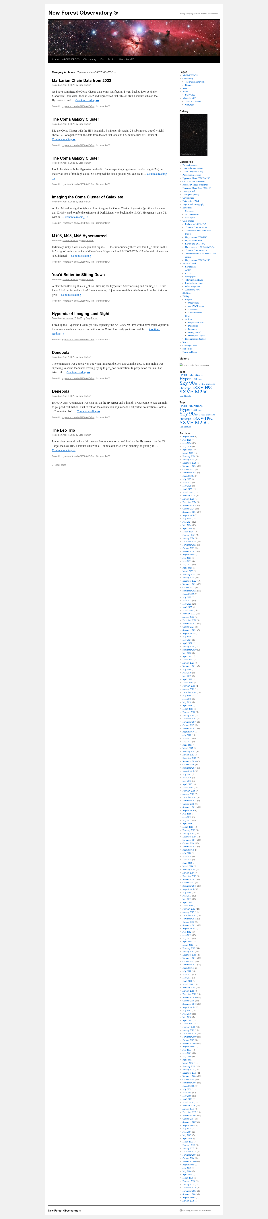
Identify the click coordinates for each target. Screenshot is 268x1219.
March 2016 (187, 787)
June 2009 (186, 1053)
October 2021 (188, 626)
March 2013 (187, 905)
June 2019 (186, 672)
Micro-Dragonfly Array (192, 171)
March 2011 (187, 984)
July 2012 (186, 931)
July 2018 (186, 695)
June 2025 (186, 482)
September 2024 (189, 511)
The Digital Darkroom (194, 81)
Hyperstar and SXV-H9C (196, 237)
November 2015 (189, 800)
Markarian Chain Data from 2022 (81, 80)
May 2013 (186, 898)
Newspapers (190, 276)
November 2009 (189, 1036)
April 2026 (187, 449)
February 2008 (188, 1105)
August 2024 (188, 515)
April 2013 (187, 902)
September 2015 (189, 807)
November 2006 (189, 1154)
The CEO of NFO (193, 101)
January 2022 (188, 616)
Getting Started (194, 332)
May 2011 (186, 977)
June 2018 (186, 698)
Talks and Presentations (192, 168)
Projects (188, 299)
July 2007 (186, 1128)
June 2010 (186, 1013)
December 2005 (189, 1187)
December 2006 (189, 1151)
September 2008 (189, 1082)
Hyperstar (188, 378)
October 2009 (188, 1039)
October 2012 (188, 921)
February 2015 (188, 830)
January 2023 (188, 577)
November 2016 (189, 761)
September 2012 (189, 925)
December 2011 (189, 954)
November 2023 (189, 544)
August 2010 (188, 1007)
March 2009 (187, 1062)
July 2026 (186, 439)
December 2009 (189, 1033)
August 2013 (188, 889)
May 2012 (186, 938)
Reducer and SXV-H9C (195, 223)
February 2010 (188, 1026)
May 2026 (186, 446)
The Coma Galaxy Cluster (75, 119)
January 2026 (188, 459)
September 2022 (189, 590)
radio (200, 379)
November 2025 (189, 465)
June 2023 (186, 561)
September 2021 (189, 629)
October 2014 (188, 843)
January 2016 (188, 793)
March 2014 (187, 866)
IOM (102, 59)
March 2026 (187, 452)
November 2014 (189, 839)
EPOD (188, 273)
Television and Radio (194, 279)
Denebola (60, 352)
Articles (188, 319)
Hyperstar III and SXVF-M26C (196, 178)
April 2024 (187, 528)
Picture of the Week (190, 201)
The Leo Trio (63, 430)
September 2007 (189, 1121)
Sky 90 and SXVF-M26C (196, 227)
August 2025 (188, 475)
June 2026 (186, 443)
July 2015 (186, 813)
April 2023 (187, 567)
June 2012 (186, 934)
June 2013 (186, 895)
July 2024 (186, 518)
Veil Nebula (193, 309)
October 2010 (188, 1000)
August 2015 (188, 810)
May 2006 (186, 1171)
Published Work (189, 263)
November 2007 (189, 1115)
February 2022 (188, 613)
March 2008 (187, 1102)
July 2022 (186, 597)
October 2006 (188, 1158)
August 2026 (188, 436)
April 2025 (187, 488)
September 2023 (189, 551)
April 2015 (187, 823)
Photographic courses (191, 174)
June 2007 (186, 1131)
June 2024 (186, 521)
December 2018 (189, 692)
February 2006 (188, 1180)
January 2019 (188, 688)
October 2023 (188, 547)
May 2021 (186, 639)
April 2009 (187, 1059)
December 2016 (189, 757)
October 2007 (188, 1118)
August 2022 (188, 593)
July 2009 (186, 1049)
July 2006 (186, 1167)
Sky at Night (190, 266)
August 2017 (188, 731)
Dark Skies (193, 325)
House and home (189, 351)
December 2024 (189, 502)
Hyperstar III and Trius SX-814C (196, 187)
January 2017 (188, 754)
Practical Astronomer (194, 283)
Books (111, 59)
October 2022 (188, 587)
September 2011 (189, 964)
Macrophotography (190, 194)
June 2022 (186, 600)
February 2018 (188, 711)
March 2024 (187, 531)
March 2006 (187, 1177)
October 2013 (188, 882)
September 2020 (189, 649)
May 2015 (186, 820)
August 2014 (188, 849)
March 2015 (187, 826)
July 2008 (186, 1089)
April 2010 (187, 1020)
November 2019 (189, 666)
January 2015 (188, 833)
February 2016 (188, 790)
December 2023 (189, 541)
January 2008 (188, 1108)
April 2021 (187, 643)
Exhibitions (187, 207)
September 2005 (189, 1194)
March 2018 (187, 708)
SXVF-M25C (194, 391)
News (185, 342)
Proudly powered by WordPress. (197, 1210)
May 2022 (186, 603)
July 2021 (186, 636)
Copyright (189, 104)
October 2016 (188, 764)
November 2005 (189, 1190)
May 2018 (186, 702)
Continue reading (87, 100)
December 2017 (189, 718)
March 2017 (187, 748)
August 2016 (188, 770)
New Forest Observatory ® (83, 12)
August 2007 (188, 1125)
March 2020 (187, 659)
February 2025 (188, 495)
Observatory (89, 59)
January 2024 (188, 538)
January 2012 (188, 951)
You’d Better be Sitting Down (78, 274)
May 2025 (186, 485)
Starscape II (190, 217)
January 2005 (188, 1200)
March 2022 (187, 610)
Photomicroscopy (190, 164)
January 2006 (188, 1184)
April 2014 (187, 862)
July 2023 (186, 557)
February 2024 (188, 534)
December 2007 (189, 1112)
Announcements (192, 214)
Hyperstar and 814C (194, 240)
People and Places (196, 322)
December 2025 (189, 462)
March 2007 (187, 1141)
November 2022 (189, 584)
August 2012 (188, 928)
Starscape (189, 210)
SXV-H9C (203, 387)
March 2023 (187, 570)
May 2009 (186, 1056)
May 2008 (186, 1095)
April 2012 (187, 941)
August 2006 (188, 1164)
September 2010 (189, 1003)
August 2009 (188, 1046)
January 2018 (188, 715)
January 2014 (188, 872)
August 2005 (188, 1197)
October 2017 (188, 725)
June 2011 (186, 974)
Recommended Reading (195, 338)
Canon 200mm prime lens (193, 181)
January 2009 (188, 1069)
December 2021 (189, 620)
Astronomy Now (192, 289)
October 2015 (188, 803)
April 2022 (187, 606)
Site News (186, 292)
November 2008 (189, 1076)
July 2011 (186, 971)
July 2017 (186, 734)
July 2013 (186, 892)
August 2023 (188, 554)
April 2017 (187, 744)
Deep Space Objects (196, 335)
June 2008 (186, 1092)
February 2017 (188, 751)
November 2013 (189, 879)
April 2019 (187, 679)
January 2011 (188, 990)
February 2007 (188, 1144)
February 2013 (188, 908)
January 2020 (188, 662)
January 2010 (188, 1030)
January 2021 (188, 646)
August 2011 (188, 967)
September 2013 (189, 885)
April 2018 (187, 705)
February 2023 (188, 574)
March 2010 (187, 1023)
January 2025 (188, 498)
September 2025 (189, 472)
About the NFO (126, 59)
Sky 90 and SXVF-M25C (196, 250)
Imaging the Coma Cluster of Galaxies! (87, 197)
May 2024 (186, 524)
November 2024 (189, 505)
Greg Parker (85, 84)
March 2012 (187, 944)
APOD (188, 269)
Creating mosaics (189, 345)
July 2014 (186, 852)
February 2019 (188, 685)
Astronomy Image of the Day (195, 184)
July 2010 (186, 1010)
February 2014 (188, 869)
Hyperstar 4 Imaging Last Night (80, 313)
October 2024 (188, 508)
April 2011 (187, 980)
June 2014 (186, 856)
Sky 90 (187, 382)
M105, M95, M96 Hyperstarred (79, 235)
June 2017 (186, 738)
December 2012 (189, 915)
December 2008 (189, 1072)
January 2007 (188, 1148)
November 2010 (189, 997)
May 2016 (186, 780)
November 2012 (189, 918)
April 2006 (187, 1174)
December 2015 (189, 797)
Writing (185, 296)
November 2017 (189, 721)
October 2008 (188, 1079)
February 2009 (188, 1066)
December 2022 (189, 580)
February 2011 (188, 987)
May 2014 (186, 859)
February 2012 (188, 948)
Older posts (59, 464)
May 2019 (186, 675)
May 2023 (186, 564)
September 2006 (189, 1161)
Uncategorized (188, 191)
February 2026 (188, 456)
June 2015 (186, 816)
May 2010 (186, 1016)
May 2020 (186, 652)
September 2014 (189, 846)
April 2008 (187, 1098)
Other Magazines (192, 286)
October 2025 (188, 469)
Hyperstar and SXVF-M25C (197, 260)
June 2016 (186, 777)
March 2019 (187, 682)
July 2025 (186, 479)
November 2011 (189, 957)
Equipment (190, 84)
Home (55, 59)
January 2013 (188, 912)
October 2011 (188, 961)
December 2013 (189, 875)
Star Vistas (190, 94)
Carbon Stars (188, 197)
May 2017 (186, 741)
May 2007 (186, 1135)
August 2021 (188, 633)
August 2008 (188, 1085)
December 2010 (189, 994)
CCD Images (188, 220)
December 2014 (189, 836)
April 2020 (187, 656)
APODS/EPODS (71, 59)
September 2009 (189, 1043)
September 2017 (189, 728)
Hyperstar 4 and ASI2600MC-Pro (78, 106)
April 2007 (187, 1138)
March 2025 (187, 492)
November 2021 (189, 623)
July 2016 (186, 774)
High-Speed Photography (193, 204)
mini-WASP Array (196, 305)
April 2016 (187, 784)
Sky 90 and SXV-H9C (195, 243)
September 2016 (189, 767)
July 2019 (186, 669)
